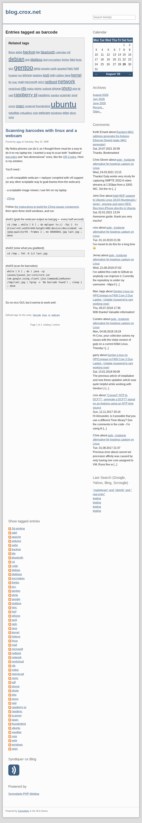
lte (9, 82)
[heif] (9, 611)
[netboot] (9, 653)
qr (79, 88)
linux (11, 52)
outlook (46, 88)
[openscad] (9, 674)
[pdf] (9, 682)
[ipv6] (9, 620)
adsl (14, 532)
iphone (27, 75)
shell (74, 95)
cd (68, 52)
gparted (62, 68)
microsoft (30, 82)
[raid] (9, 703)
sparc (20, 106)
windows (56, 113)
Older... (97, 111)
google (16, 599)
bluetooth (48, 52)
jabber (60, 75)
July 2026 (99, 99)
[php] (9, 694)
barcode (37, 315)
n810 (41, 82)
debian (16, 59)
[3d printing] (9, 528)
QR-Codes (69, 156)
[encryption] (9, 578)
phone (56, 88)
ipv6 (46, 75)
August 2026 (100, 95)
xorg (11, 117)
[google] (9, 599)
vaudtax (13, 113)
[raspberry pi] (9, 707)
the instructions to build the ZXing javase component (47, 206)
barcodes (11, 156)
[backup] (9, 549)
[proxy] (9, 698)
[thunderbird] (9, 723)
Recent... (98, 107)
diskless (36, 59)
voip (35, 113)
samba (55, 95)
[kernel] (9, 632)
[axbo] (9, 545)
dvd (45, 59)
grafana (16, 603)
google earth (49, 68)
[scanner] (9, 715)
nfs (23, 88)
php (74, 88)
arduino (16, 541)
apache (16, 536)
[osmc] (9, 678)
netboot (51, 82)
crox (18, 141)
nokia (30, 88)
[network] (9, 657)
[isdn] (9, 624)
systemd (30, 106)
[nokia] (9, 669)
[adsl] (9, 532)
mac (14, 82)
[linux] (9, 640)
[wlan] (9, 748)
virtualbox (26, 113)
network (66, 81)
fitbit (72, 59)
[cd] (9, 561)
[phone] (9, 686)
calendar (61, 52)
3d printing (18, 528)
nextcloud (14, 88)
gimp (37, 68)
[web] (9, 740)
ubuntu (63, 104)
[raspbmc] (9, 711)
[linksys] (9, 636)
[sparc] (9, 719)
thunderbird (43, 106)
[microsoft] (9, 649)
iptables (37, 75)
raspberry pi (25, 94)
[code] (9, 565)
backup (29, 52)
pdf (14, 682)
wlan (66, 113)
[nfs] (9, 665)
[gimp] (9, 595)
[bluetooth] (9, 557)
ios (20, 75)
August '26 (113, 74)
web (14, 740)
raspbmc (44, 95)
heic (70, 68)
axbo (19, 52)
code (15, 565)
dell (27, 59)
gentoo (23, 67)
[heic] (9, 607)
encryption (54, 59)
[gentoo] (9, 590)
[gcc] (9, 586)
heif (76, 68)
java (67, 75)
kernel (76, 75)
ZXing (11, 198)
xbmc (73, 113)
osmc (38, 88)
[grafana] (9, 603)
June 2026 (99, 103)
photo (66, 88)
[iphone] (9, 615)
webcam (44, 113)
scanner (65, 95)
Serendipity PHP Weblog (23, 793)
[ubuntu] (9, 728)
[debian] (9, 570)
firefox (65, 59)
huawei (12, 75)
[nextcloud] (9, 661)
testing (97, 498)
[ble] (9, 553)
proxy (15, 698)
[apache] (9, 536)
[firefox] (9, 582)
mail (21, 82)
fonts (79, 59)
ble (38, 52)
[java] (9, 628)
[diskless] (9, 574)
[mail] (9, 644)
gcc (10, 68)
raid (10, 95)
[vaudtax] (9, 732)
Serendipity (23, 811)
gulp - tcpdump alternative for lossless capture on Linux (114, 164)
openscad (18, 674)
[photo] (9, 690)
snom (11, 106)
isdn (53, 75)
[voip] (9, 736)
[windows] (9, 744)
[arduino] (9, 541)
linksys (16, 636)
